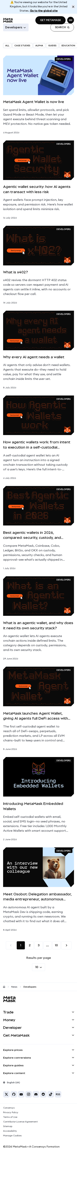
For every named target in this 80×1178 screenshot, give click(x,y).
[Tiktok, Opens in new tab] (50, 1094)
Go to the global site (44, 10)
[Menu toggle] (70, 20)
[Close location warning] (73, 6)
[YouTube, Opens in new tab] (21, 1094)
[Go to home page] (4, 987)
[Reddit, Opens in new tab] (43, 1094)
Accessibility (10, 1131)
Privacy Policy (10, 1112)
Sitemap (7, 1126)
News (14, 987)
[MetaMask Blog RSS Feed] (58, 1094)
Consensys (9, 1108)
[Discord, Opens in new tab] (36, 1094)
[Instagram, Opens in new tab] (28, 1094)
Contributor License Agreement (20, 1122)
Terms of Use (10, 1117)
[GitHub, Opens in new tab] (13, 1094)
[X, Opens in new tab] (6, 1094)
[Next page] (66, 945)
